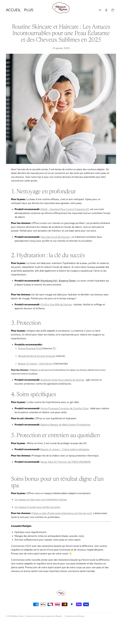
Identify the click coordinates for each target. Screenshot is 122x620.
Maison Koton (18, 616)
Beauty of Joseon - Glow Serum (35, 363)
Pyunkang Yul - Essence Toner (58, 280)
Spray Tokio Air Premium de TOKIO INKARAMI (65, 461)
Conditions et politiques (74, 616)
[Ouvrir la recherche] (100, 10)
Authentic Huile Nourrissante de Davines (62, 379)
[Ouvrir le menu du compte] (106, 10)
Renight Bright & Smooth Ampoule (36, 356)
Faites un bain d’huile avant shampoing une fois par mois (62, 513)
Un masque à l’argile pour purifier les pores (37, 507)
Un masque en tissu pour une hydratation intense (41, 499)
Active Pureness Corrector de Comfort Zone (65, 408)
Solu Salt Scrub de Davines (55, 236)
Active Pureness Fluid (29, 348)
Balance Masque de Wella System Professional (65, 424)
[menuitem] (29, 10)
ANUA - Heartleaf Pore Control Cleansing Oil (65, 209)
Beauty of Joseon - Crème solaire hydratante (65, 449)
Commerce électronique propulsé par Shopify (43, 616)
